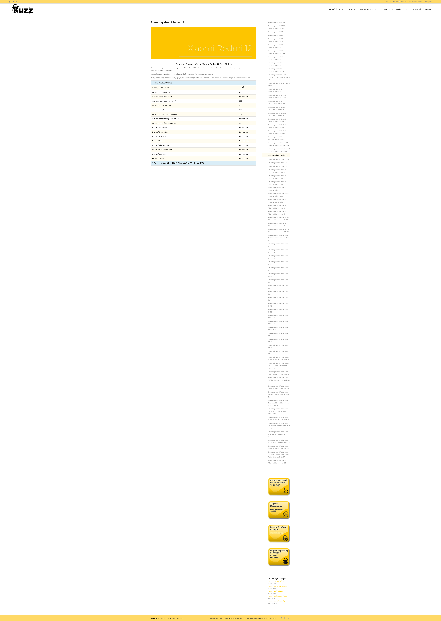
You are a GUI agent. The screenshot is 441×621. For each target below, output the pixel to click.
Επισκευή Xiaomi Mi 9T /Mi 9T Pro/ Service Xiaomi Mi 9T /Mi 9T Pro (279, 77)
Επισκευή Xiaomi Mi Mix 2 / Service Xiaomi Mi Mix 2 (277, 126)
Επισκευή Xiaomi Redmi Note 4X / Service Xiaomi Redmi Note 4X (279, 379)
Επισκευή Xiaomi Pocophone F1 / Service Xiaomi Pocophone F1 (279, 150)
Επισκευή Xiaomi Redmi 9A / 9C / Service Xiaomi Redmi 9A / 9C (279, 230)
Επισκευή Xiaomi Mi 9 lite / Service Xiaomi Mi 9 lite (276, 70)
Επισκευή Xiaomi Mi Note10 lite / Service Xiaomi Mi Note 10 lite (278, 144)
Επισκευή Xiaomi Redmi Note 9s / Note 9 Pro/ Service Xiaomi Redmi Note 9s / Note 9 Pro (278, 454)
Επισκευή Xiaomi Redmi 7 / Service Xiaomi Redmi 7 (277, 212)
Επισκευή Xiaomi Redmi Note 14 (278, 334)
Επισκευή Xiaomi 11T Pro (276, 22)
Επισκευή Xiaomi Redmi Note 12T (278, 298)
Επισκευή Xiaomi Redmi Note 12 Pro (278, 281)
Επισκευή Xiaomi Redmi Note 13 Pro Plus (278, 328)
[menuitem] (388, 1)
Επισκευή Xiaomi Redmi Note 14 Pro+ (278, 346)
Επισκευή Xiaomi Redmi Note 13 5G (278, 310)
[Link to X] (16, 1)
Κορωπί (388, 2)
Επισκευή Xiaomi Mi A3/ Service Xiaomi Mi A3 (276, 102)
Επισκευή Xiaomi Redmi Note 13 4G (278, 304)
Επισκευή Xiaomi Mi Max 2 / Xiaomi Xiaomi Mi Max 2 (277, 114)
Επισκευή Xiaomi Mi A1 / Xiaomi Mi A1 (279, 84)
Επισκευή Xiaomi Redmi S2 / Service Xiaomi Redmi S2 (277, 461)
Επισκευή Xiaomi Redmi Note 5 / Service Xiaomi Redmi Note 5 (278, 387)
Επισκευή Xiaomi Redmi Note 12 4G (278, 275)
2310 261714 (272, 598)
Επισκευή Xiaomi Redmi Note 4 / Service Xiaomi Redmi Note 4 (278, 373)
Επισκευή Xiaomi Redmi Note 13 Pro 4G (278, 316)
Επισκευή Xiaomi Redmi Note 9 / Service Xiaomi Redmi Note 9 (278, 447)
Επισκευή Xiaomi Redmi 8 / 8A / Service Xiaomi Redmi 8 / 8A (278, 218)
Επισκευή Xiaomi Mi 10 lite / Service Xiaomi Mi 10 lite (277, 27)
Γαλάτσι (395, 2)
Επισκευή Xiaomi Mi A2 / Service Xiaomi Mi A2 (276, 90)
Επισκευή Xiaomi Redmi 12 (277, 155)
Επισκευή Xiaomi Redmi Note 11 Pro (278, 245)
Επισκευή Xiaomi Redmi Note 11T (278, 269)
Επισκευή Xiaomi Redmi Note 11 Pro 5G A (278, 251)
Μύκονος (403, 2)
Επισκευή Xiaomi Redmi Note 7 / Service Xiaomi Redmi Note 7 (278, 418)
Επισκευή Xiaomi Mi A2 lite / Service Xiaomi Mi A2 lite (277, 96)
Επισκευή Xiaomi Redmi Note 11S (278, 263)
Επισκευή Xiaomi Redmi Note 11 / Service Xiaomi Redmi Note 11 (279, 237)
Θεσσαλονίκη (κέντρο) (416, 2)
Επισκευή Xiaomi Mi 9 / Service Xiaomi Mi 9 (275, 58)
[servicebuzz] (21, 9)
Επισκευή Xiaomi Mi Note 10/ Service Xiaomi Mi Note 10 (278, 138)
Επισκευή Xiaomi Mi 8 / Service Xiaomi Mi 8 (275, 46)
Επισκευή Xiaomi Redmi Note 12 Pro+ (278, 286)
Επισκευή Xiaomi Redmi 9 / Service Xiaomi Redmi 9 (277, 224)
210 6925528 (272, 589)
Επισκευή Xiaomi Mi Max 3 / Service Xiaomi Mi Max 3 (277, 120)
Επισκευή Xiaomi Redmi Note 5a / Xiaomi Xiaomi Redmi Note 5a (278, 394)
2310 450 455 (272, 603)
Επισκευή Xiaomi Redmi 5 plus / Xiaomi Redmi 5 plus (278, 194)
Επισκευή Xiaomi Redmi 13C (277, 166)
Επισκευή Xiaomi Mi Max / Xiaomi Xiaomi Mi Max (276, 108)
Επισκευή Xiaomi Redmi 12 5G (278, 159)
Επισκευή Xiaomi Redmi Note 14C (278, 352)
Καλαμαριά (428, 2)
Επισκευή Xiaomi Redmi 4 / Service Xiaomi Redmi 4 (277, 171)
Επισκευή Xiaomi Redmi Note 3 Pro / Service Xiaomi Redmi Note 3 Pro (278, 365)
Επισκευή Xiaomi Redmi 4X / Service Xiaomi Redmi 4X (277, 183)
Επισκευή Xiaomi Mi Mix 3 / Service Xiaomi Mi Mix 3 (277, 132)
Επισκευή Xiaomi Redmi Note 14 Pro (278, 340)
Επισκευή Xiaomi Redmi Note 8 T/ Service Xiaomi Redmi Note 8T (278, 434)
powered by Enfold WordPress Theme (171, 618)
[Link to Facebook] (9, 1)
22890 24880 (272, 593)
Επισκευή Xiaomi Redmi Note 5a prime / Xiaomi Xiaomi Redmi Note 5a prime (279, 402)
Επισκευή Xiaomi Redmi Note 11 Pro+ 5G (278, 257)
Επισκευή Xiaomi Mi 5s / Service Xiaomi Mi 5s (276, 40)
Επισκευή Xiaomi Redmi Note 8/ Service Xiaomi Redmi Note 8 (279, 441)
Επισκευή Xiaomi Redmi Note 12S (278, 292)
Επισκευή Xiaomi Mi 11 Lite (277, 35)
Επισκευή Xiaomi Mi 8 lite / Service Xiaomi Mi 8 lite (276, 52)
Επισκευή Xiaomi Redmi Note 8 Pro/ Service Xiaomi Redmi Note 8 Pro (279, 425)
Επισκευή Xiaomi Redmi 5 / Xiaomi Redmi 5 (277, 188)
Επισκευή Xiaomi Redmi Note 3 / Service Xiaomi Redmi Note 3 (278, 358)
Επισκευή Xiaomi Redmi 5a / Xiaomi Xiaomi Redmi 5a (277, 200)
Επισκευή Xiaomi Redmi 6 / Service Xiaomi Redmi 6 (277, 206)
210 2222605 (272, 584)
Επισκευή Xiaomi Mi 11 (276, 32)
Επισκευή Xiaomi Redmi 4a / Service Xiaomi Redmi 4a (277, 177)
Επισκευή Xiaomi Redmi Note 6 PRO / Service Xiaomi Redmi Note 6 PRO (278, 411)
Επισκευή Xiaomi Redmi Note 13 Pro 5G (278, 322)
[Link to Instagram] (13, 1)
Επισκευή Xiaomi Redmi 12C (277, 163)
